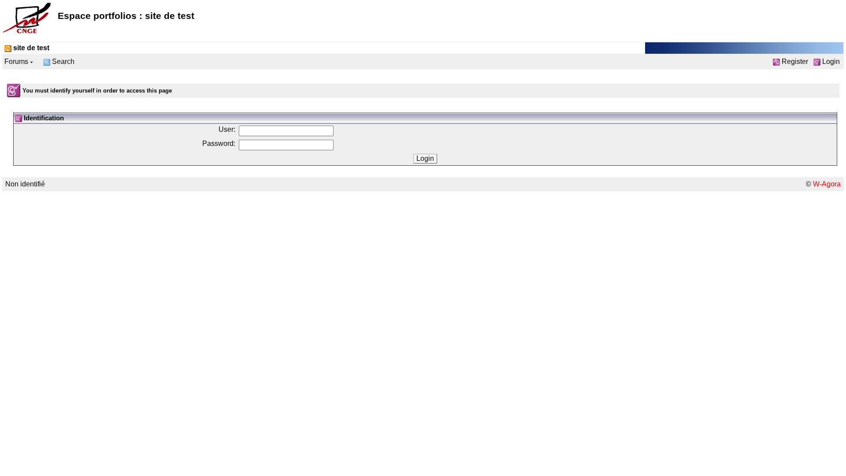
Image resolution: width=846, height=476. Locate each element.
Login (830, 61)
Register (794, 61)
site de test (30, 48)
